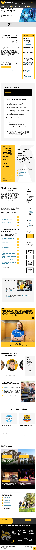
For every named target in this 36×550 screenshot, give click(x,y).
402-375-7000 (13, 537)
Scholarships (21, 173)
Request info (13, 19)
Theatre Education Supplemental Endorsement (13, 527)
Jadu (31, 547)
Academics (3, 6)
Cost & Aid (9, 6)
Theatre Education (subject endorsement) (30, 270)
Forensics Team (6, 390)
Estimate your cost (7, 502)
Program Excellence (33, 25)
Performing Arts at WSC (10, 525)
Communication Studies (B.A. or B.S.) (30, 251)
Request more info (7, 497)
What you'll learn (8, 90)
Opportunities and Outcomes (9, 24)
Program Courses (21, 25)
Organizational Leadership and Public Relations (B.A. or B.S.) (30, 263)
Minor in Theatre (28, 44)
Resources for (17, 2)
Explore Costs (21, 170)
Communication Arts (27, 76)
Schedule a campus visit (8, 499)
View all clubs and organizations (8, 399)
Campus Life (20, 6)
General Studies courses (28, 63)
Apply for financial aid (7, 505)
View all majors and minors (30, 235)
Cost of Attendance (15, 25)
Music (30, 225)
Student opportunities (18, 90)
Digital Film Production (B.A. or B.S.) (30, 256)
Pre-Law (30, 231)
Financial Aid (21, 175)
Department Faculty (27, 25)
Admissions (14, 6)
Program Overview (2, 25)
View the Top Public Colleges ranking (27, 436)
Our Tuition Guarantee (22, 172)
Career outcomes (8, 94)
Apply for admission (5, 19)
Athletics (26, 6)
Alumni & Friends (22, 2)
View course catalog (6, 267)
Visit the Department (30, 371)
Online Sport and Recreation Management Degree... (23, 525)
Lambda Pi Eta (6, 395)
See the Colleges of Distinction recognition (9, 437)
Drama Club (6, 387)
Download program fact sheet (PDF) (8, 70)
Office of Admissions (6, 508)
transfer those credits (9, 290)
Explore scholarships (7, 503)
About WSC (31, 6)
